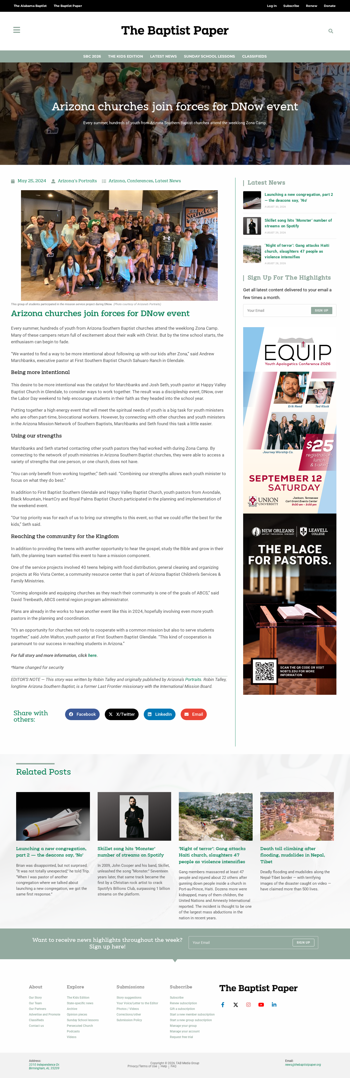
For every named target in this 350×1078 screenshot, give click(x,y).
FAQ (173, 1066)
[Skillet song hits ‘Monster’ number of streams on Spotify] (252, 226)
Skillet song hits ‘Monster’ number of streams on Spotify (298, 223)
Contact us (36, 1026)
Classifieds (254, 56)
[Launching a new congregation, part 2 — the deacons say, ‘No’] (252, 200)
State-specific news (80, 1003)
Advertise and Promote (44, 1014)
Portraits (193, 679)
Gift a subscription (182, 1009)
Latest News (163, 56)
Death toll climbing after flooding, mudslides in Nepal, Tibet (292, 855)
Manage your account (185, 1031)
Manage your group (183, 1026)
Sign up (321, 310)
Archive (72, 1009)
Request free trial (181, 1037)
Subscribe (176, 997)
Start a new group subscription (191, 1020)
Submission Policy (129, 1020)
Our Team (35, 1003)
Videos (71, 1037)
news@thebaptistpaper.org (303, 1064)
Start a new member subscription (192, 1014)
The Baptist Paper (68, 6)
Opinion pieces (77, 1014)
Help (164, 1066)
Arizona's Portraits (77, 181)
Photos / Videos (128, 1009)
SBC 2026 (92, 56)
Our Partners (37, 1009)
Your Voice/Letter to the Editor (137, 1003)
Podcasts (73, 1031)
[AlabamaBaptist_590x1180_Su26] (289, 420)
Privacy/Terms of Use (142, 1066)
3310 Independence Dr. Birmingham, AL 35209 (44, 1066)
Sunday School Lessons (209, 56)
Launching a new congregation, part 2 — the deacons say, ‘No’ (299, 197)
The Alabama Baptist (30, 6)
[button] (330, 31)
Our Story (35, 997)
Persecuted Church (80, 1026)
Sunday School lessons (83, 1020)
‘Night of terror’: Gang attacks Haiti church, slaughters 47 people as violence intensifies (297, 251)
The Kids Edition (125, 56)
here (92, 655)
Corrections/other (129, 1014)
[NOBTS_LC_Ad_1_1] (289, 603)
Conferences (140, 181)
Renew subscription (183, 1003)
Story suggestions (129, 997)
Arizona (117, 181)
